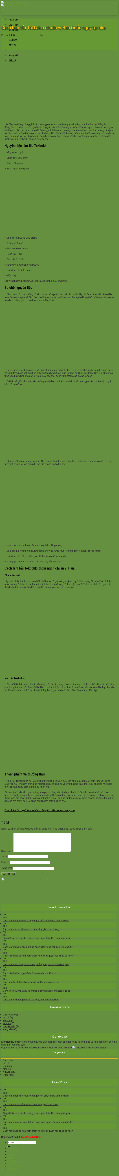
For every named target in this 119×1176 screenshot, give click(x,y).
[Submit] (8, 1146)
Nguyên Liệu (15, 50)
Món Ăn (12, 45)
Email (5, 862)
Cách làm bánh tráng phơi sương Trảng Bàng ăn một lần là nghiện (36, 964)
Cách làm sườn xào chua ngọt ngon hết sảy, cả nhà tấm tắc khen (36, 920)
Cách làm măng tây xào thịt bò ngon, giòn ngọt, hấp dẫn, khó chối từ (37, 947)
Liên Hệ (11, 1172)
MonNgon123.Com (31, 1137)
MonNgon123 (51, 35)
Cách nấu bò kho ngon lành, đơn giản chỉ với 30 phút (32, 813)
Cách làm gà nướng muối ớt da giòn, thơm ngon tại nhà (31, 999)
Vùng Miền (8, 1029)
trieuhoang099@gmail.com (33, 1047)
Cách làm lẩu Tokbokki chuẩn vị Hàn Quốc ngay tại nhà (30, 982)
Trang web (6, 868)
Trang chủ (14, 19)
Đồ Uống (13, 40)
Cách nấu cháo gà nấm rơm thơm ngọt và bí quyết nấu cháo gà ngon (38, 955)
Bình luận (7, 851)
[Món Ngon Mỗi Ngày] (13, 4)
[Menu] (9, 12)
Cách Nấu (8, 1014)
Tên (4, 856)
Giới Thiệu (12, 1151)
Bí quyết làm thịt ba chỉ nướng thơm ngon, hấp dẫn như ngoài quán (37, 938)
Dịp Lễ (6, 1017)
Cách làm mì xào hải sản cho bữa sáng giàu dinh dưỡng (31, 929)
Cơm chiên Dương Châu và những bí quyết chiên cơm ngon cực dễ (39, 810)
